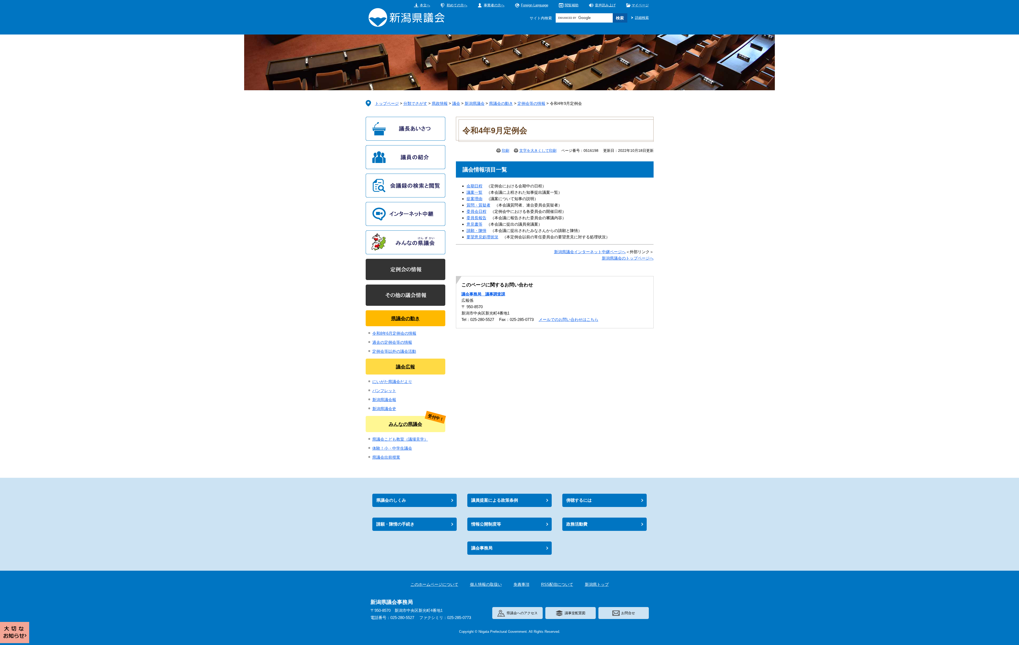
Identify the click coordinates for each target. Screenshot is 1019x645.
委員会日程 (476, 211)
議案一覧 (474, 192)
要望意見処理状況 (482, 237)
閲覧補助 (571, 5)
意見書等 (474, 224)
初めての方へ (457, 5)
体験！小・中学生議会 (392, 448)
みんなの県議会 (405, 424)
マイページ (640, 5)
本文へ (425, 5)
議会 (456, 103)
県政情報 (440, 103)
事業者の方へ (494, 5)
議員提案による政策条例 (494, 500)
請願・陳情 (476, 230)
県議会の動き (501, 103)
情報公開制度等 (486, 524)
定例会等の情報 (531, 103)
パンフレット (384, 390)
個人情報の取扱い (486, 584)
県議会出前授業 (386, 457)
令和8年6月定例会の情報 (394, 333)
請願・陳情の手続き (395, 524)
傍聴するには (579, 500)
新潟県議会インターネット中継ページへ (590, 252)
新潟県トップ (597, 584)
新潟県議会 (475, 103)
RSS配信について (557, 584)
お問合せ (628, 613)
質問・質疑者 (478, 205)
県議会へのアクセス (522, 613)
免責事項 (521, 584)
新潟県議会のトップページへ (628, 258)
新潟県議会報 (384, 399)
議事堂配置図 (575, 613)
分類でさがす (415, 103)
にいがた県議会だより (392, 381)
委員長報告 (476, 218)
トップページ (387, 103)
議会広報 (405, 366)
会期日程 (474, 186)
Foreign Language (534, 5)
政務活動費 (577, 524)
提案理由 (474, 198)
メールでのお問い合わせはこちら (568, 319)
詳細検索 (642, 18)
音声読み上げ (605, 5)
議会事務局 (482, 548)
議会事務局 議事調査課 (483, 294)
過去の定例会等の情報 (392, 342)
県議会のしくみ (391, 500)
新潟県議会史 (384, 408)
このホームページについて (434, 584)
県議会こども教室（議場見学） (400, 439)
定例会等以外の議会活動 (394, 351)
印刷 (505, 150)
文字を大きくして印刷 (537, 150)
